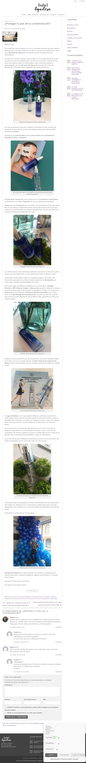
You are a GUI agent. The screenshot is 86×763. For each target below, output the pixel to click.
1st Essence (42, 596)
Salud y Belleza (9, 21)
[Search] (75, 1)
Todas (69, 51)
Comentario (9, 685)
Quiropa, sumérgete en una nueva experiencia (76, 80)
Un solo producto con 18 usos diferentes (77, 88)
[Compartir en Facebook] (27, 591)
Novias (69, 44)
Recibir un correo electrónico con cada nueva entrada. (24, 713)
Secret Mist (54, 598)
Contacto (61, 14)
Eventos (70, 31)
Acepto (51, 755)
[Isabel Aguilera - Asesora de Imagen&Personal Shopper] (43, 8)
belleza (48, 596)
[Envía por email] (33, 591)
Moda (69, 41)
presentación (46, 598)
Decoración (71, 28)
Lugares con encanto (74, 38)
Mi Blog (53, 14)
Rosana (12, 617)
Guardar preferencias (77, 755)
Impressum (75, 759)
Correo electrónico (30, 699)
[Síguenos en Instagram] (80, 1)
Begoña (12, 647)
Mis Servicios (44, 14)
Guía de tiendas (72, 34)
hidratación (39, 598)
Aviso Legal (42, 758)
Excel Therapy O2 (16, 598)
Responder (59, 627)
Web (44, 699)
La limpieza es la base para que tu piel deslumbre (77, 96)
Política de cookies (55, 759)
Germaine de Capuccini (13, 573)
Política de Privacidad (66, 759)
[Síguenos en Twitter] (82, 1)
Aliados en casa (72, 25)
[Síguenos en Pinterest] (83, 1)
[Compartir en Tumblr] (36, 591)
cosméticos (7, 598)
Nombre (7, 699)
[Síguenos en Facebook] (79, 1)
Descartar (64, 755)
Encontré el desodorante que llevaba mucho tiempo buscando (76, 71)
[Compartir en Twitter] (30, 591)
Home (24, 14)
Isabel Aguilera (32, 14)
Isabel (24, 28)
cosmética (53, 596)
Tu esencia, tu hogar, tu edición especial (77, 62)
